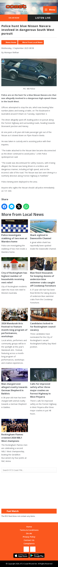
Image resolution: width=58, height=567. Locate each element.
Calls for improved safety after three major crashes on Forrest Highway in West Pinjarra (40, 390)
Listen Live (43, 17)
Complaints (29, 543)
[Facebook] (26, 549)
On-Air (29, 533)
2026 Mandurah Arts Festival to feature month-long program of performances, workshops (14, 330)
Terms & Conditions (29, 530)
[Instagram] (32, 549)
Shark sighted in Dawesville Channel (40, 237)
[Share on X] (19, 207)
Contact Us (29, 540)
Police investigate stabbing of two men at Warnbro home (14, 238)
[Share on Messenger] (12, 207)
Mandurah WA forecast (29, 503)
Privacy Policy (29, 536)
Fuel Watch (13, 511)
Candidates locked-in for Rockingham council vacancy (43, 326)
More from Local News (32, 42)
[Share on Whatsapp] (26, 207)
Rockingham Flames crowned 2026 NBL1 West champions (12, 437)
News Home (11, 42)
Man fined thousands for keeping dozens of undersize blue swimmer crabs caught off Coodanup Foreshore (43, 279)
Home (29, 526)
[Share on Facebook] (4, 207)
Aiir (36, 564)
